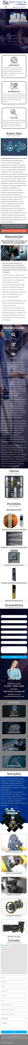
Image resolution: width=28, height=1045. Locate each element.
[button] (5, 7)
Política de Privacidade (7, 1042)
